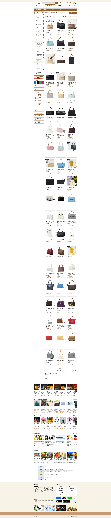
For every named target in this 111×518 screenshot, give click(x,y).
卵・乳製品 (51, 487)
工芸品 (48, 490)
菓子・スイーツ (46, 488)
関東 (41, 469)
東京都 (59, 469)
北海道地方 (36, 500)
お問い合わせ (71, 492)
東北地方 (39, 500)
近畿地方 (49, 500)
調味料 (35, 489)
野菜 (48, 487)
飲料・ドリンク (41, 488)
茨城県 (45, 469)
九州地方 (39, 501)
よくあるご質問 (61, 492)
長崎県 (51, 477)
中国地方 (52, 500)
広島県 (53, 474)
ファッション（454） (38, 40)
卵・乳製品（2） (38, 21)
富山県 (48, 471)
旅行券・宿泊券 (42, 489)
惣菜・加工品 (51, 488)
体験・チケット (47, 489)
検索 (56, 3)
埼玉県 (53, 469)
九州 (41, 477)
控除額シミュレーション (72, 486)
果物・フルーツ (45, 487)
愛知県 (66, 471)
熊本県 (53, 477)
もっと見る (75, 399)
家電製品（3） (38, 31)
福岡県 (45, 477)
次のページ (74, 370)
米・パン (41, 487)
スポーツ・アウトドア (37, 490)
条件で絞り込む (72, 12)
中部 (41, 471)
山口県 (56, 474)
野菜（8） (37, 20)
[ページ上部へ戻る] (108, 512)
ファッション (44, 490)
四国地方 (36, 501)
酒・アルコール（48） (38, 23)
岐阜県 (61, 471)
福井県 (53, 471)
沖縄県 (45, 479)
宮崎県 (59, 477)
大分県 (56, 477)
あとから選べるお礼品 (40, 491)
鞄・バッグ (46, 374)
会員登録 (72, 490)
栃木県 (48, 469)
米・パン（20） (38, 17)
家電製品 (38, 489)
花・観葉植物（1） (38, 59)
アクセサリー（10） (39, 54)
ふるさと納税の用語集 (61, 490)
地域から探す (35, 499)
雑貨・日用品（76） (38, 35)
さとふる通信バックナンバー (61, 494)
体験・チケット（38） (38, 34)
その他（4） (37, 69)
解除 (43, 12)
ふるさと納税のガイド (60, 3)
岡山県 (51, 474)
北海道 (41, 466)
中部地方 (46, 500)
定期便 (35, 491)
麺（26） (37, 27)
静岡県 (64, 471)
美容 (41, 490)
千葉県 (56, 469)
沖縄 (41, 479)
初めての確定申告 (72, 488)
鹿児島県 (61, 477)
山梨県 (56, 471)
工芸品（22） (37, 57)
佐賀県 (48, 477)
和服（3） (38, 51)
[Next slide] (76, 390)
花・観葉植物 (51, 490)
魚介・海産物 (38, 487)
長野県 (59, 471)
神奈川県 (61, 469)
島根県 (48, 474)
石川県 (51, 471)
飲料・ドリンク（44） (38, 24)
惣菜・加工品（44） (38, 28)
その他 (54, 490)
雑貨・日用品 (51, 489)
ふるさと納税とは (61, 486)
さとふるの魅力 (72, 494)
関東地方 (43, 500)
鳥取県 (45, 474)
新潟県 (45, 471)
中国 (41, 474)
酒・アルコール (37, 488)
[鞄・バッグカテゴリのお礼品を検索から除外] (56, 12)
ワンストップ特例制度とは (61, 488)
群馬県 (51, 469)
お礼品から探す (36, 486)
